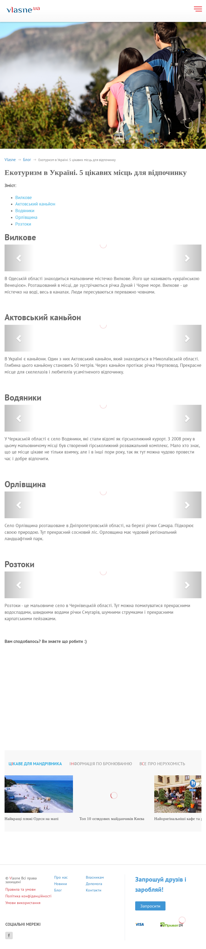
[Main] (23, 10)
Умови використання (23, 903)
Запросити (150, 906)
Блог (27, 159)
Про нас (61, 878)
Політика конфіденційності (28, 896)
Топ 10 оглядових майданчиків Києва (111, 819)
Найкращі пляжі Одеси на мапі (31, 819)
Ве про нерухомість (162, 763)
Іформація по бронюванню (100, 763)
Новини (60, 884)
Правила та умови (20, 889)
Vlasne (10, 159)
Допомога (94, 884)
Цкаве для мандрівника (35, 763)
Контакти (93, 891)
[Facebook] (9, 935)
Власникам (95, 878)
